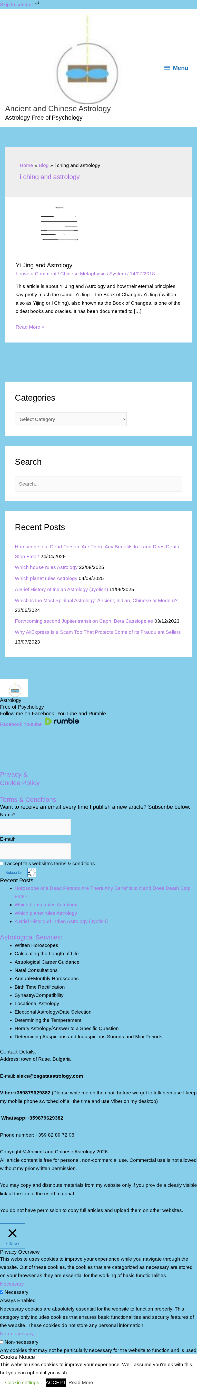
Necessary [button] (12, 1284)
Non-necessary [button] (17, 1333)
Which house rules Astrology (46, 567)
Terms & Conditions (28, 799)
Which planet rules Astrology (46, 578)
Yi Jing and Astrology (44, 265)
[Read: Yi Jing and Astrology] (54, 229)
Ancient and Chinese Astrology (58, 108)
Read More (80, 1382)
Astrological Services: (31, 937)
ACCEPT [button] (56, 1382)
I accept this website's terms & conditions (49, 863)
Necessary (16, 1292)
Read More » (30, 327)
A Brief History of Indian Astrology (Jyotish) (61, 589)
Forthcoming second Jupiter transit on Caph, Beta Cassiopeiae (84, 621)
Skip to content (17, 4)
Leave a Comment (36, 273)
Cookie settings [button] (22, 1382)
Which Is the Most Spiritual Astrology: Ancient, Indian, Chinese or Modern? (96, 600)
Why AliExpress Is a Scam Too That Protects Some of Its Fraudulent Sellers (98, 632)
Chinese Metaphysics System (93, 273)
